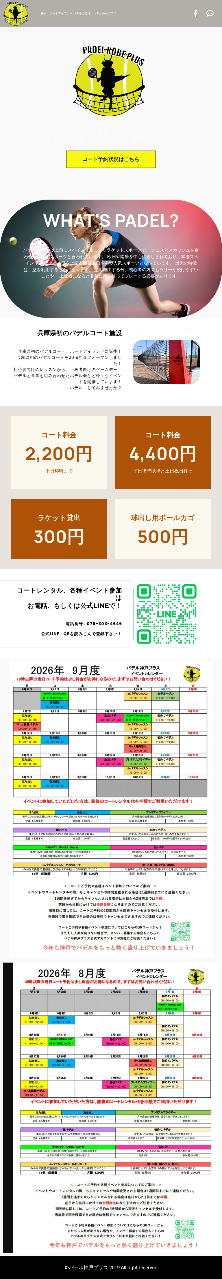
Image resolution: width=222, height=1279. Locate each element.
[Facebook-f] (195, 13)
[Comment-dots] (210, 13)
